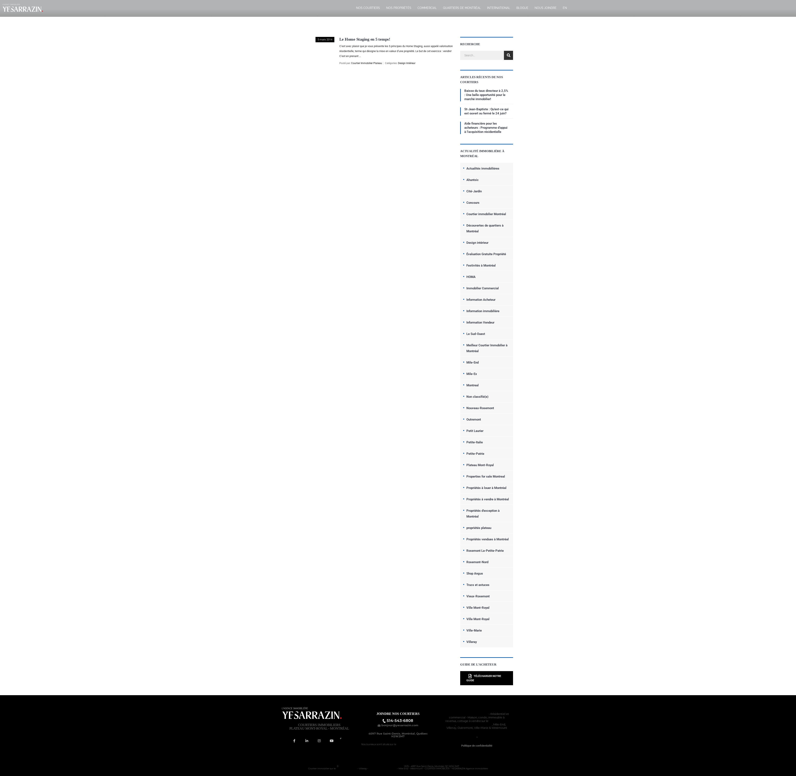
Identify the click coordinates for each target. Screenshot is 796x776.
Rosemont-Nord (477, 562)
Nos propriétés (398, 8)
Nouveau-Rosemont (480, 408)
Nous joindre (546, 8)
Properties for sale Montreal (485, 476)
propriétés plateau (478, 528)
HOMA (471, 277)
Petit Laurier (474, 431)
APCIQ (482, 736)
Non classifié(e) (477, 397)
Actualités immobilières (482, 168)
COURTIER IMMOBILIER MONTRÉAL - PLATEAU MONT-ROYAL (371, 766)
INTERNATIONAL (498, 8)
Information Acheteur (480, 300)
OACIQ (471, 736)
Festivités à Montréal (481, 265)
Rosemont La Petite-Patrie (474, 724)
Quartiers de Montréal (462, 8)
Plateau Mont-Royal (480, 465)
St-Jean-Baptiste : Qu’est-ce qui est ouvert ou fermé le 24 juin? (486, 111)
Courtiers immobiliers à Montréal (466, 713)
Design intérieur (406, 63)
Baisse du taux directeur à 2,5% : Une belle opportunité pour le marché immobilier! (486, 95)
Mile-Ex (471, 374)
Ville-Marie (474, 630)
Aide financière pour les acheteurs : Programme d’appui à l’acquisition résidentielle (485, 128)
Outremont (473, 419)
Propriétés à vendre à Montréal (487, 499)
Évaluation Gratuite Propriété (486, 254)
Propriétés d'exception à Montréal (483, 513)
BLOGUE (522, 8)
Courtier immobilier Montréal (486, 214)
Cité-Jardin (474, 191)
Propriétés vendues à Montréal (487, 539)
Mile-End (472, 362)
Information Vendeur (480, 322)
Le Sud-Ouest (475, 334)
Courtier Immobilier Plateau (366, 63)
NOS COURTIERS (368, 8)
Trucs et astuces (477, 585)
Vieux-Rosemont (478, 596)
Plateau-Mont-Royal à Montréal (416, 744)
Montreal (472, 385)
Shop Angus (474, 573)
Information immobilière (482, 311)
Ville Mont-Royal (477, 608)
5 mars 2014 (325, 39)
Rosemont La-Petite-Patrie (485, 551)
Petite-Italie (474, 442)
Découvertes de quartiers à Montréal (485, 228)
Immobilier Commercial (482, 288)
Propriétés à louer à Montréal (486, 488)
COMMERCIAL (427, 8)
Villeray (471, 642)
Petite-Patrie (475, 454)
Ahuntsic (472, 180)
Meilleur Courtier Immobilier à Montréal (486, 348)
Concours (472, 203)
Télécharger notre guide (483, 678)
